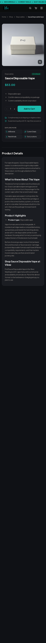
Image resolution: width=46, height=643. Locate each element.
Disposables (20, 17)
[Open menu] (41, 8)
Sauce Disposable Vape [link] (36, 17)
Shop (11, 17)
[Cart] (35, 8)
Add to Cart (29, 109)
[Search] (30, 8)
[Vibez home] (6, 8)
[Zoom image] (40, 62)
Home (4, 17)
